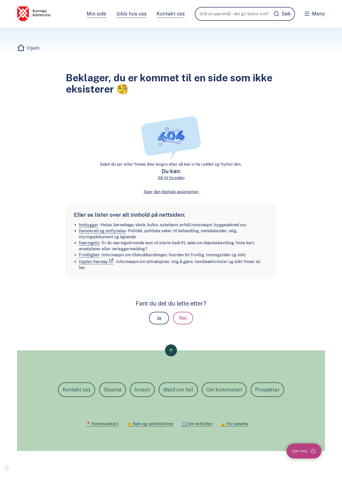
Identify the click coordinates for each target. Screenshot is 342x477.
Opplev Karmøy (93, 261)
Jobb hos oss (131, 14)
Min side (96, 14)
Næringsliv (89, 243)
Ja (159, 318)
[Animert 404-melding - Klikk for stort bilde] (171, 137)
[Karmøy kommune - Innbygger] (33, 13)
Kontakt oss (170, 14)
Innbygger (88, 224)
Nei (183, 318)
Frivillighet (89, 255)
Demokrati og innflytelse (102, 230)
